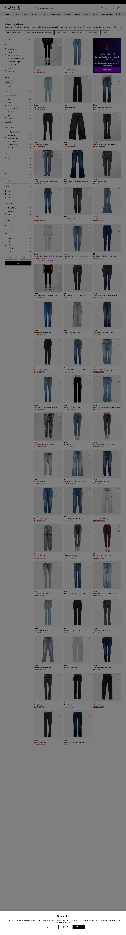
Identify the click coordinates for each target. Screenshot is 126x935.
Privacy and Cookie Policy (63, 922)
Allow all (79, 927)
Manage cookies (49, 927)
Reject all (65, 927)
